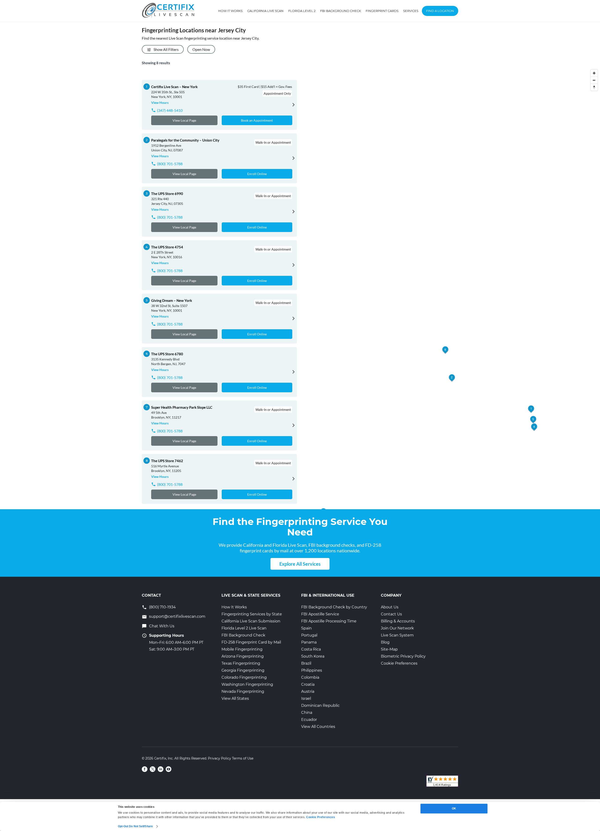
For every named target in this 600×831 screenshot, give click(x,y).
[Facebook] (144, 769)
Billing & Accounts (398, 621)
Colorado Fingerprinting (244, 677)
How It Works (230, 11)
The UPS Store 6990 (167, 193)
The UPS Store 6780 (167, 354)
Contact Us (391, 614)
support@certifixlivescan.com (177, 616)
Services (410, 11)
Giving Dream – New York (171, 300)
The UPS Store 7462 (167, 461)
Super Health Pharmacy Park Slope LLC (181, 407)
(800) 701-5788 (170, 163)
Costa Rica (311, 649)
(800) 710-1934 (162, 607)
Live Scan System (397, 635)
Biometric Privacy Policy (403, 656)
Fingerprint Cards (382, 11)
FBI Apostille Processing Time (328, 621)
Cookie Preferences (399, 663)
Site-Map (389, 649)
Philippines (311, 670)
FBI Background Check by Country (334, 607)
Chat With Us (161, 626)
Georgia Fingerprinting (242, 670)
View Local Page (184, 120)
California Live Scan (265, 11)
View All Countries (318, 726)
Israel (306, 698)
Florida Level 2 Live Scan (243, 628)
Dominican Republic (320, 705)
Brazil (306, 663)
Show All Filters (166, 49)
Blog (385, 642)
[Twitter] (152, 769)
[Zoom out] (594, 80)
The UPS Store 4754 (167, 247)
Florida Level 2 (301, 11)
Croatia (308, 684)
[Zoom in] (594, 73)
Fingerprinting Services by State (251, 614)
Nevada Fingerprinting (242, 691)
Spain (306, 628)
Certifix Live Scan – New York (174, 87)
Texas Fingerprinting (240, 663)
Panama (309, 642)
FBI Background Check (340, 11)
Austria (307, 691)
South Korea (312, 656)
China (306, 712)
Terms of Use (242, 758)
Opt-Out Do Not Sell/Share (135, 826)
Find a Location (440, 11)
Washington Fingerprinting (247, 684)
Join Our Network (397, 628)
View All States (235, 698)
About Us (389, 607)
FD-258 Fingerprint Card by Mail (251, 642)
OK (454, 808)
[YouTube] (168, 769)
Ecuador (309, 719)
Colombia (310, 677)
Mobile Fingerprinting (241, 649)
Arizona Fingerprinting (242, 656)
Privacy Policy (219, 758)
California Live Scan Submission (250, 621)
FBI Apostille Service (320, 614)
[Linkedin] (160, 769)
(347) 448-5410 (170, 110)
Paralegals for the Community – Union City (185, 140)
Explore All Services (300, 564)
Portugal (309, 635)
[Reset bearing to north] (594, 87)
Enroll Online (257, 174)
